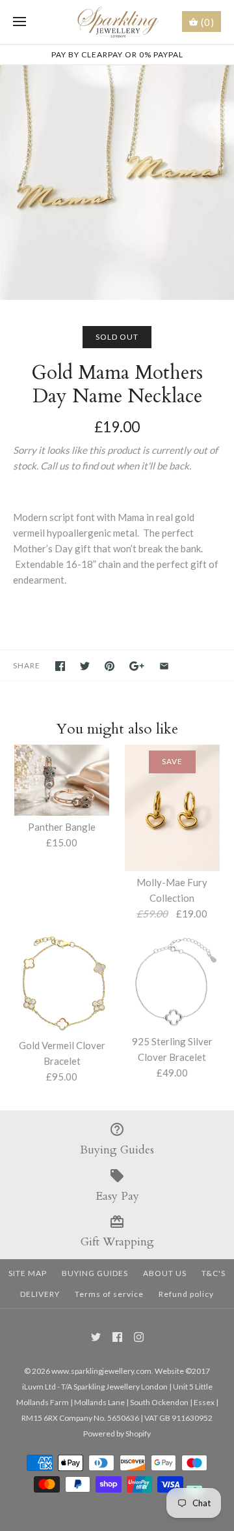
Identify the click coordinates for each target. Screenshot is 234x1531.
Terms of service (109, 1294)
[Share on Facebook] (60, 666)
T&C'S (214, 1273)
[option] (117, 182)
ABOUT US (165, 1273)
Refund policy (186, 1294)
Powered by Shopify (117, 1433)
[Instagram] (139, 1337)
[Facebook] (117, 1337)
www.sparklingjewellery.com (101, 1371)
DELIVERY (40, 1294)
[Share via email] (164, 666)
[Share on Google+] (136, 666)
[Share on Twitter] (85, 666)
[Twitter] (96, 1337)
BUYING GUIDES (95, 1273)
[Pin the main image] (109, 666)
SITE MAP (27, 1273)
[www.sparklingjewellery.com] (117, 22)
